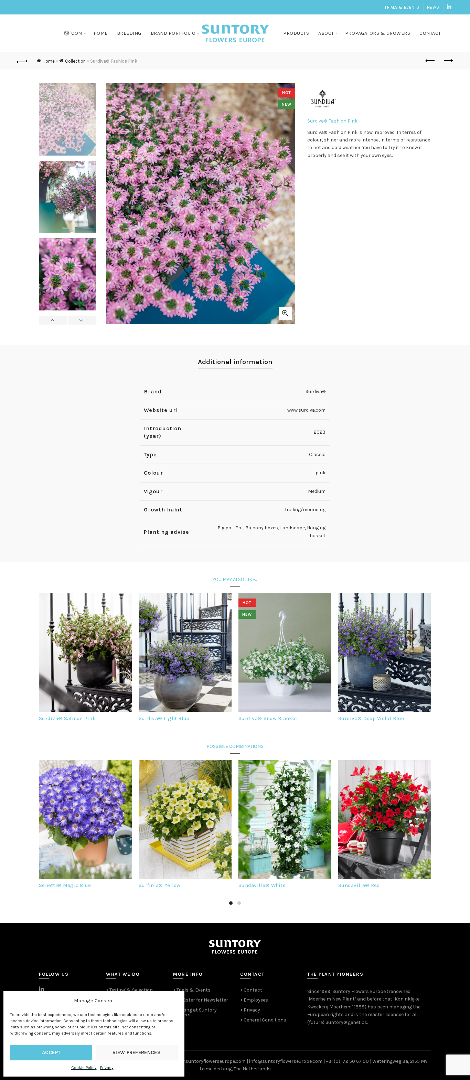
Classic (317, 454)
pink (320, 473)
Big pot (225, 528)
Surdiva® (315, 391)
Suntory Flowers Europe (359, 991)
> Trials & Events (192, 990)
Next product (448, 61)
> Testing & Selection (129, 990)
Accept (51, 1052)
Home (101, 33)
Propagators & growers (377, 33)
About (326, 33)
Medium (316, 491)
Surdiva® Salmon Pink (67, 718)
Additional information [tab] (235, 362)
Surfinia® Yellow (160, 885)
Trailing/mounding (305, 509)
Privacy (107, 1067)
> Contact (251, 990)
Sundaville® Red (359, 885)
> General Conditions (263, 1020)
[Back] (22, 61)
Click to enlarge (285, 313)
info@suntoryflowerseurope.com (285, 1061)
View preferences (137, 1052)
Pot (239, 528)
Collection (75, 61)
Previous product (430, 61)
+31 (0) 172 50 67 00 (347, 1061)
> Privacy (250, 1010)
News (433, 7)
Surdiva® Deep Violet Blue (371, 718)
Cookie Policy (84, 1067)
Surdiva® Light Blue (164, 718)
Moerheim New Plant (332, 999)
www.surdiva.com (306, 410)
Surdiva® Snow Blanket (267, 718)
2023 (319, 432)
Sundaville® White (262, 885)
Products (296, 33)
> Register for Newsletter (200, 1000)
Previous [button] (53, 320)
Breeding (129, 33)
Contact (430, 33)
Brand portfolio (173, 33)
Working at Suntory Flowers (195, 1012)
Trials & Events (402, 7)
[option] (67, 122)
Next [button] (81, 320)
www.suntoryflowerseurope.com (210, 1061)
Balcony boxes (261, 528)
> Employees (254, 1000)
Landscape (292, 528)
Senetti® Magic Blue (65, 885)
